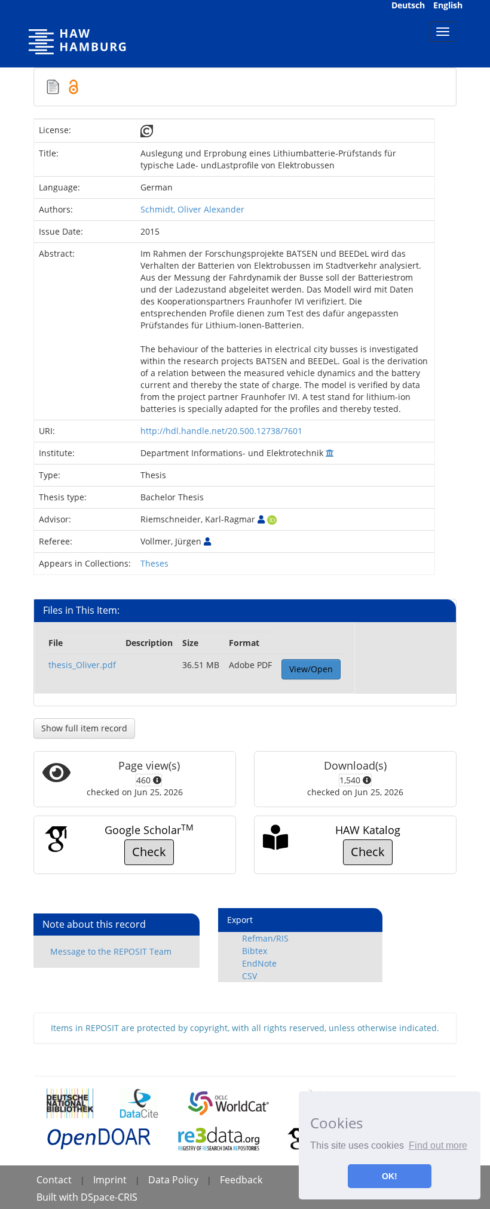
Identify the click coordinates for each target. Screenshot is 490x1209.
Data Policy (173, 1179)
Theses (154, 563)
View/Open (311, 669)
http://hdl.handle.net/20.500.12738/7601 (221, 430)
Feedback (241, 1179)
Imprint (110, 1179)
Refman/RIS (265, 938)
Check (149, 852)
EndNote (259, 963)
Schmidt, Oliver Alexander (192, 209)
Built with (58, 1197)
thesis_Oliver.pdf (82, 664)
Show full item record (84, 728)
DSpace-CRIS (109, 1197)
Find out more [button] (438, 1145)
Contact (54, 1179)
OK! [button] (389, 1176)
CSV (249, 976)
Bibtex (254, 950)
